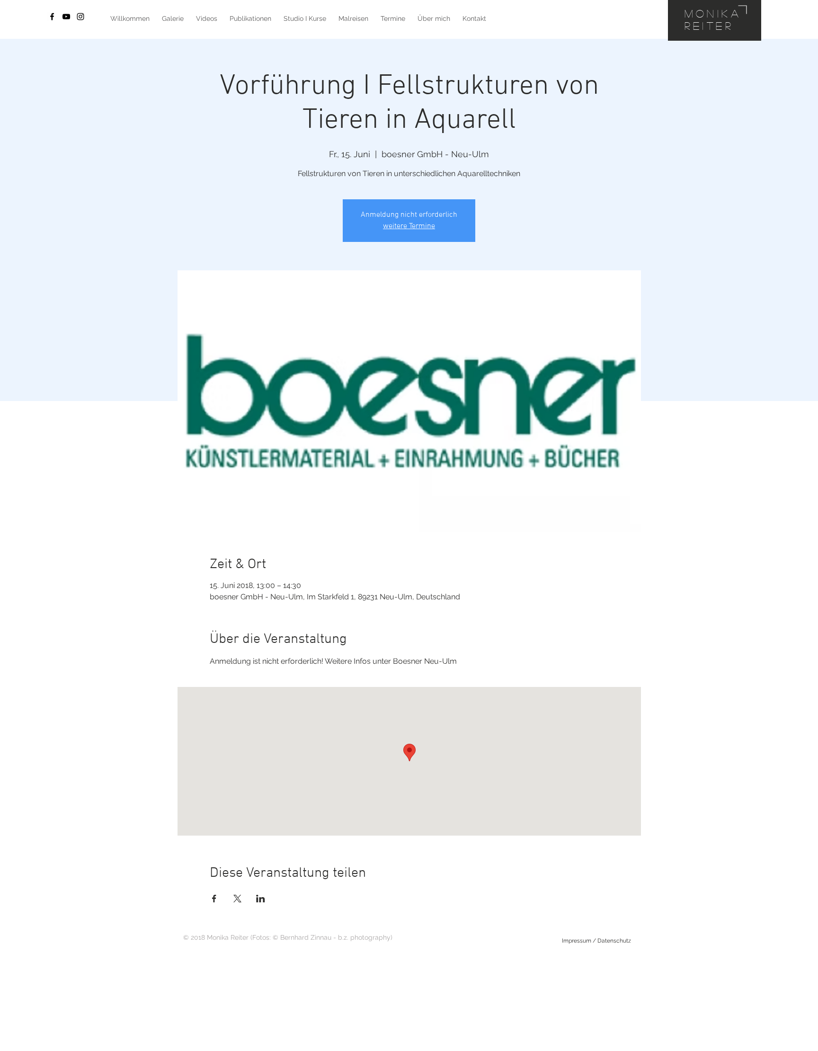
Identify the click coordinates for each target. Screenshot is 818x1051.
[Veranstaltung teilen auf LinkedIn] (260, 898)
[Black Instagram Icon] (80, 16)
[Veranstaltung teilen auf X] (237, 898)
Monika (713, 13)
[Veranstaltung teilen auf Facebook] (214, 898)
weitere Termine (409, 226)
